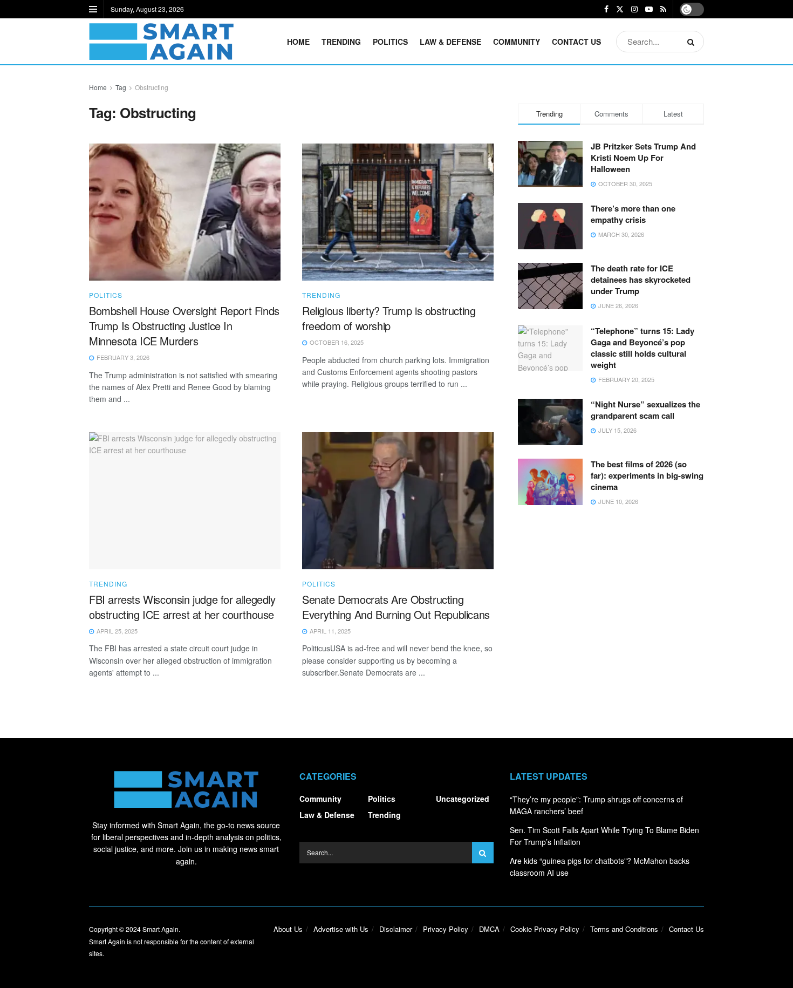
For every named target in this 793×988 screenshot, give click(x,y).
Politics (390, 41)
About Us (288, 929)
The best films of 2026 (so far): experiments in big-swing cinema (647, 475)
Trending (341, 41)
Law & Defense (450, 41)
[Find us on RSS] (663, 9)
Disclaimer (395, 929)
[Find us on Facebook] (606, 9)
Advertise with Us (340, 929)
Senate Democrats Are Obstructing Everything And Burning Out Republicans (396, 606)
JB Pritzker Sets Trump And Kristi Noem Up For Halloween (643, 157)
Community (516, 41)
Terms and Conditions (624, 929)
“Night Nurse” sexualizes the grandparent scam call (645, 409)
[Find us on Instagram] (634, 9)
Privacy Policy (445, 929)
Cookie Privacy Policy (544, 929)
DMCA (489, 929)
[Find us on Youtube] (649, 9)
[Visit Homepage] (161, 41)
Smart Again (160, 929)
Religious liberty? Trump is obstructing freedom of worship (388, 318)
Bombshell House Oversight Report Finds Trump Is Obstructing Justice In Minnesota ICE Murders (184, 326)
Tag (120, 87)
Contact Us (576, 41)
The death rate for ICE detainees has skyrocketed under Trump (641, 279)
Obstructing (151, 87)
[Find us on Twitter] (620, 9)
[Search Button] (693, 41)
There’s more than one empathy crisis (633, 214)
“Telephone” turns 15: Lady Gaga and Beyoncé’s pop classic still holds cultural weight (642, 348)
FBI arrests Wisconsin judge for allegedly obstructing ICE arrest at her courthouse (182, 606)
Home (298, 41)
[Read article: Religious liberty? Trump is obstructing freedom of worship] (398, 212)
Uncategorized (462, 798)
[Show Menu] (93, 9)
